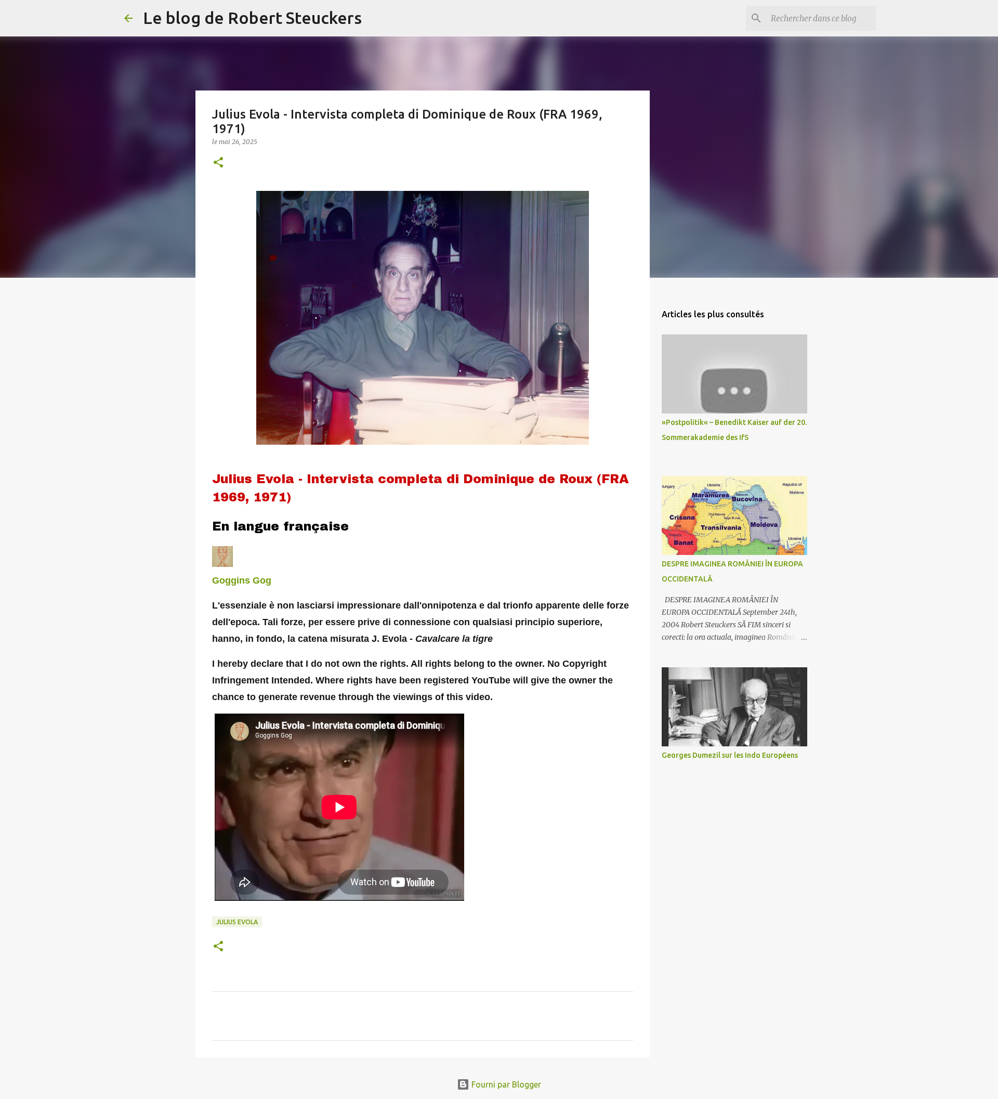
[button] (218, 163)
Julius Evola (237, 922)
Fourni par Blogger (505, 1084)
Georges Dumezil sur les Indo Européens (730, 755)
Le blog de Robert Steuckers (252, 17)
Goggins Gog (241, 580)
